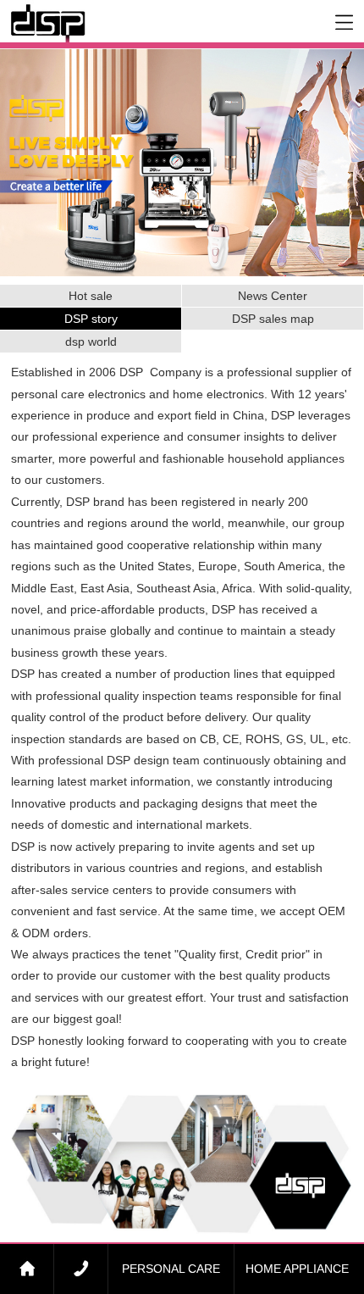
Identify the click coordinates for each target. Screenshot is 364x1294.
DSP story (91, 318)
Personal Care (171, 1268)
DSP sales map (273, 318)
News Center (272, 296)
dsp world (91, 341)
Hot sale (91, 296)
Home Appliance (297, 1268)
